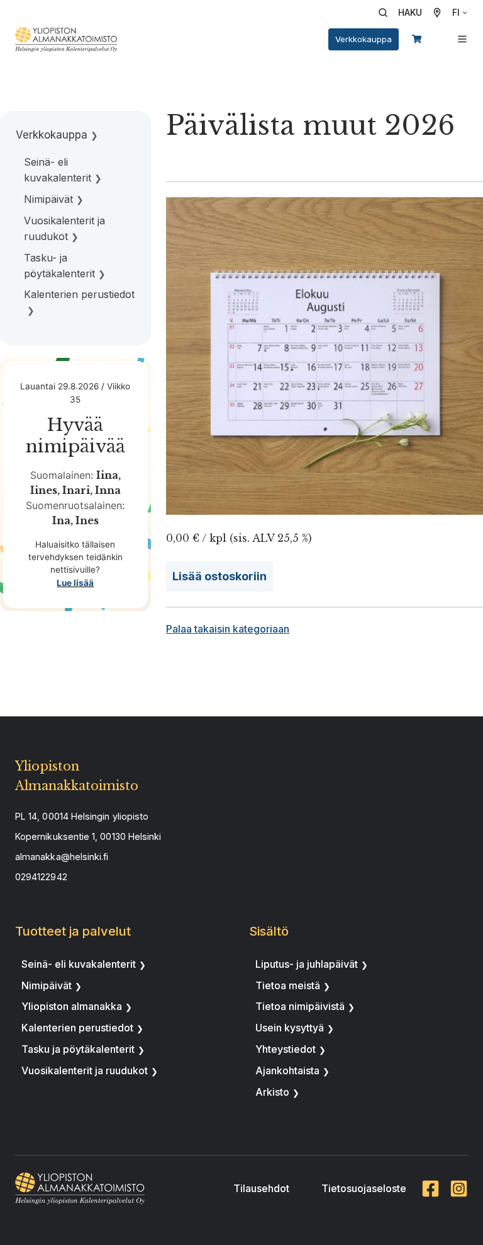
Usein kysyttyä (289, 1027)
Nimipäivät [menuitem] (48, 199)
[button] (404, 13)
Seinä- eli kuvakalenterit (78, 964)
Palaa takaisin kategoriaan (227, 628)
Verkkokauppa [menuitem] (51, 135)
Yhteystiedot (285, 1049)
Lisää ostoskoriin (219, 576)
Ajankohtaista (287, 1070)
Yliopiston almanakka (71, 1006)
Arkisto (272, 1092)
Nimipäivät (46, 985)
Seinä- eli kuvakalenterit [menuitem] (57, 170)
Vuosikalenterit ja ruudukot (84, 1070)
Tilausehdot (261, 1188)
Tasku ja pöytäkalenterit (78, 1049)
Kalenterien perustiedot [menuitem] (79, 294)
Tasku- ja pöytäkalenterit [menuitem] (59, 265)
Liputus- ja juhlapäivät (306, 964)
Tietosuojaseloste (363, 1188)
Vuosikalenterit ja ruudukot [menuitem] (64, 228)
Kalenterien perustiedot (77, 1027)
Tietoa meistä (287, 985)
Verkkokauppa (363, 39)
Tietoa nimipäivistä (300, 1006)
